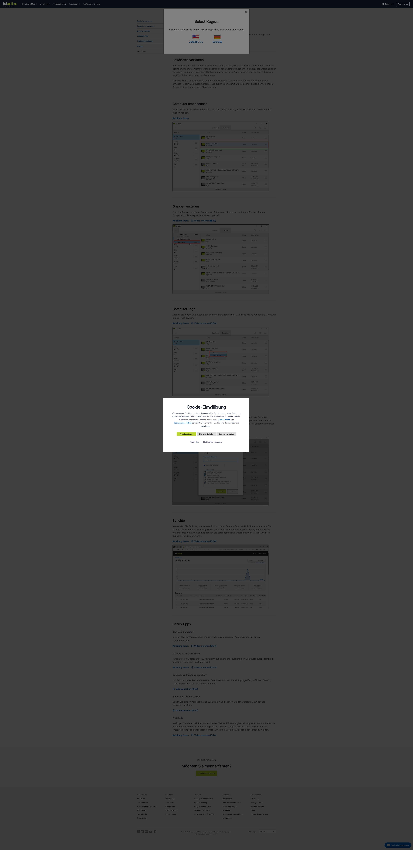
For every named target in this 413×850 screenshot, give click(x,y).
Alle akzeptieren (186, 434)
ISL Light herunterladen (212, 442)
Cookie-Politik (224, 420)
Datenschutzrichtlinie (183, 423)
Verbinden (194, 442)
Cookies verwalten (226, 434)
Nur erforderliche (206, 434)
